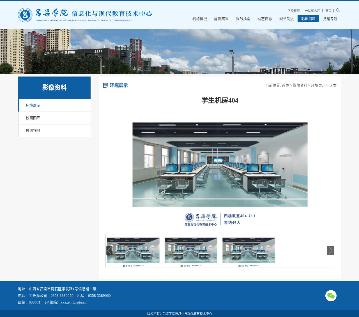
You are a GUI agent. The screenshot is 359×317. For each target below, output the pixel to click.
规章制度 (286, 19)
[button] (330, 250)
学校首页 (293, 10)
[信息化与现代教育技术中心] (85, 15)
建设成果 (221, 19)
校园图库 (33, 118)
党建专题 (330, 19)
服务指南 (243, 19)
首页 (328, 10)
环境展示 (33, 105)
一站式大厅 (312, 10)
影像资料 (308, 19)
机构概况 (199, 19)
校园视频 (33, 131)
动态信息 (264, 19)
